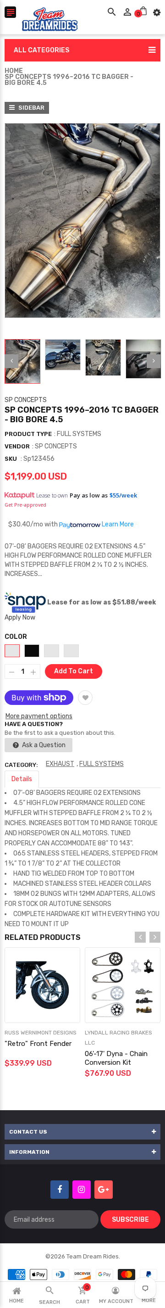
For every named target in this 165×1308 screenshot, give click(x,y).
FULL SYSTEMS (101, 764)
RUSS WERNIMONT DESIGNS (41, 1032)
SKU (11, 458)
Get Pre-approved (25, 505)
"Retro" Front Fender (38, 1044)
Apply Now (20, 617)
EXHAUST (60, 764)
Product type (28, 433)
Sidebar (30, 107)
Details (21, 779)
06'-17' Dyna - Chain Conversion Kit (116, 1058)
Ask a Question (43, 745)
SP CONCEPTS (26, 400)
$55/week (123, 495)
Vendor (17, 446)
